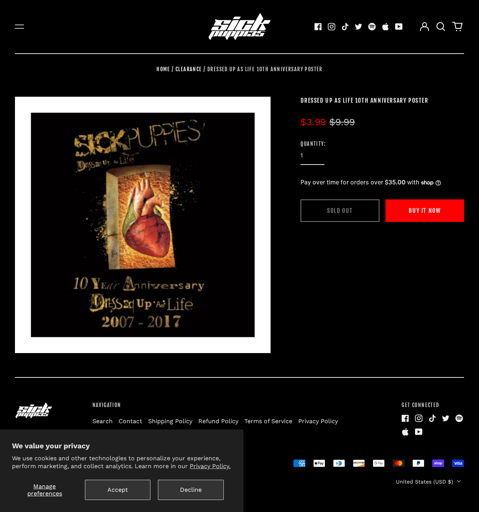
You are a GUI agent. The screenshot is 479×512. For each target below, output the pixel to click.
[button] (441, 26)
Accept (117, 489)
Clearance (189, 69)
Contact (130, 421)
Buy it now (424, 210)
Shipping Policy (170, 421)
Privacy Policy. (210, 466)
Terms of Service (268, 421)
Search (102, 421)
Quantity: (313, 144)
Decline (191, 489)
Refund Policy (218, 421)
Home (163, 69)
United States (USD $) (425, 482)
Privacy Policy (318, 421)
